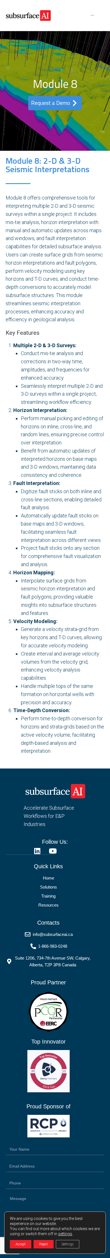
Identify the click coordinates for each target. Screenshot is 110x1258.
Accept (21, 1244)
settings (65, 1234)
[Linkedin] (37, 850)
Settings (67, 1244)
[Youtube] (52, 850)
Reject (43, 1244)
